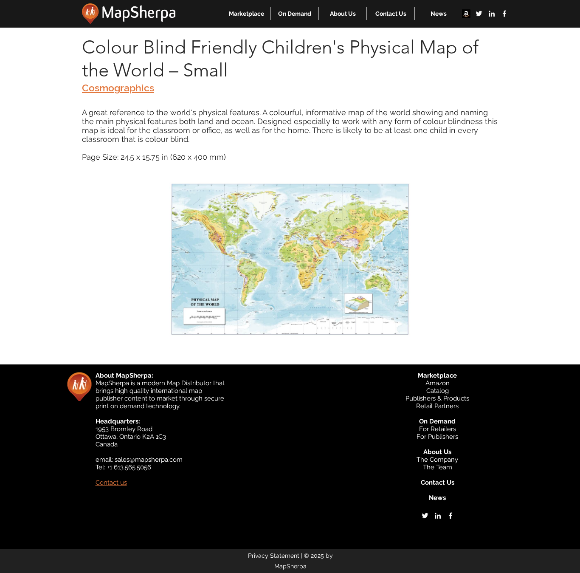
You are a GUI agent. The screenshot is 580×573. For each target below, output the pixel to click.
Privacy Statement (273, 555)
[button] (246, 13)
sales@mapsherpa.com (149, 459)
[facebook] (504, 13)
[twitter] (479, 13)
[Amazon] (466, 13)
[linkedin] (491, 13)
